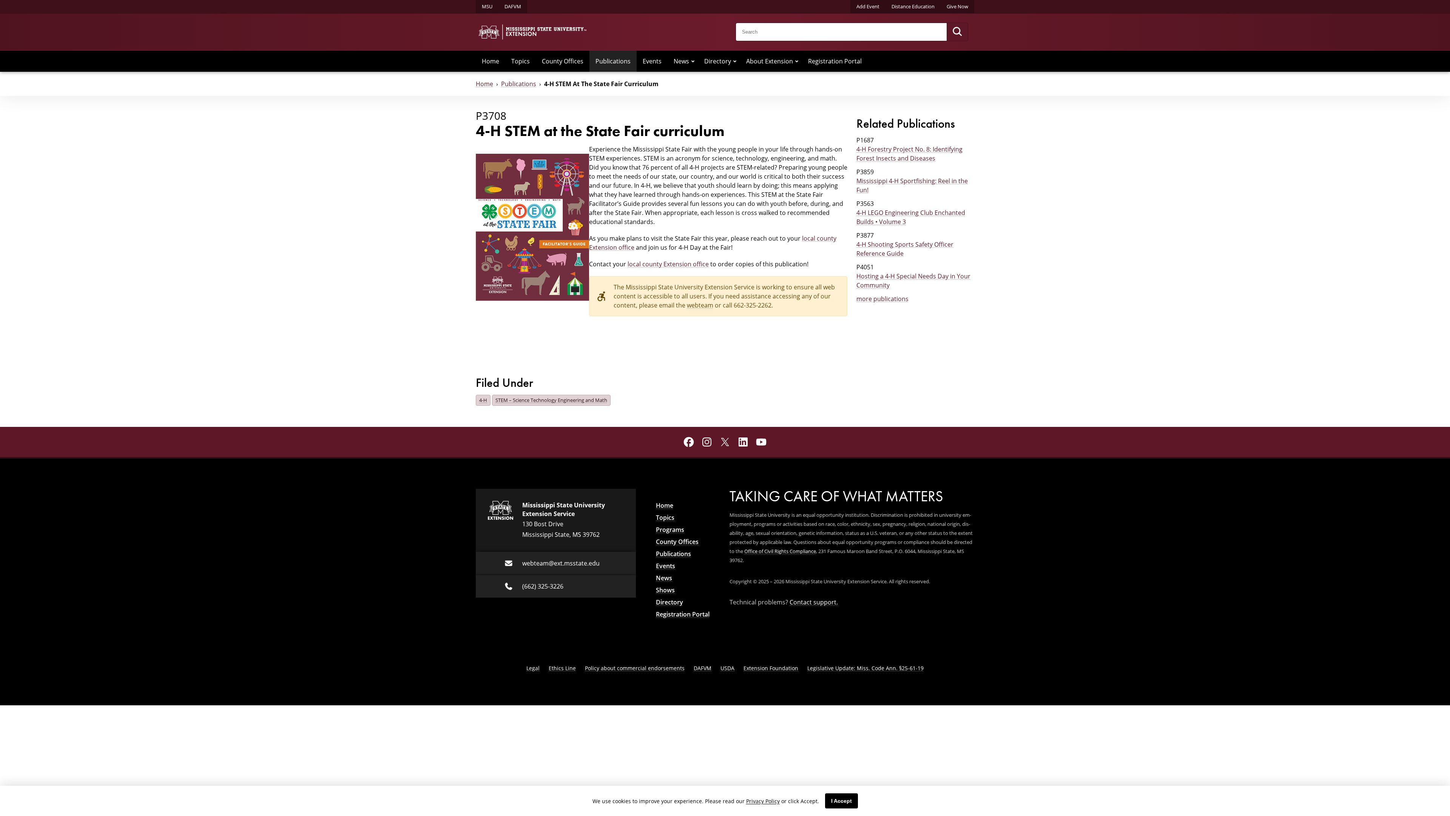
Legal (533, 668)
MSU (487, 6)
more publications (882, 299)
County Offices (562, 61)
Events (652, 61)
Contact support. (814, 602)
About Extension (769, 61)
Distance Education (913, 6)
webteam (700, 305)
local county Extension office (668, 264)
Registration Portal (835, 61)
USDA (727, 668)
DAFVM (512, 6)
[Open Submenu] (693, 61)
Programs (670, 529)
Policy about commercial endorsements (635, 668)
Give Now (957, 6)
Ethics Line (562, 668)
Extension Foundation (771, 668)
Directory (717, 61)
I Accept (841, 801)
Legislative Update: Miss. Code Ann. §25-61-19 (865, 668)
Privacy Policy (763, 801)
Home (490, 61)
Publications (613, 61)
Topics (520, 61)
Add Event (867, 6)
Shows (665, 590)
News (681, 61)
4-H (483, 400)
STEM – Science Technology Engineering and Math (551, 400)
